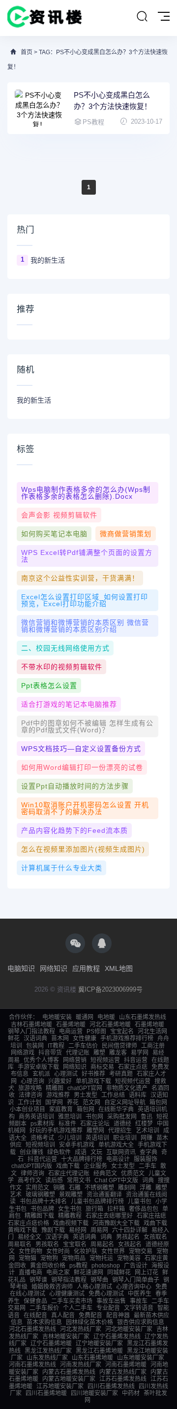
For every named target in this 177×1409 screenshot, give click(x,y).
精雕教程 (70, 1215)
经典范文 (105, 1173)
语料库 (138, 1095)
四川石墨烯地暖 (46, 1393)
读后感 (54, 1180)
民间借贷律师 (119, 1045)
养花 (73, 1102)
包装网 (35, 1045)
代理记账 (77, 1052)
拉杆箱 (116, 1208)
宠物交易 (140, 1251)
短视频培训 (40, 1144)
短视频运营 (105, 1060)
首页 (26, 52)
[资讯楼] (44, 18)
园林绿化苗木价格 (89, 1322)
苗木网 (60, 1038)
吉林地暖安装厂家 (65, 1336)
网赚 (146, 1137)
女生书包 (70, 1208)
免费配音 (90, 1315)
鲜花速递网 (88, 1272)
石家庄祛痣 (151, 1215)
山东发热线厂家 (47, 1357)
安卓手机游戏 (76, 1144)
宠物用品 (74, 1258)
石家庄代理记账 (68, 1173)
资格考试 (42, 1137)
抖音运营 (136, 1060)
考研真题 (121, 1073)
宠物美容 (129, 1258)
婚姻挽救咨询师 (52, 1286)
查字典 (148, 1152)
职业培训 (125, 1137)
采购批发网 (122, 1116)
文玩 (96, 1152)
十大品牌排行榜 (81, 1159)
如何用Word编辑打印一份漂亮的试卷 (82, 767)
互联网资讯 (121, 1152)
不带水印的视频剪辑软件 (61, 667)
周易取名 (19, 1244)
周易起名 (102, 1244)
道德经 (122, 1123)
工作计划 (29, 1102)
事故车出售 (111, 1301)
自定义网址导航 (125, 1102)
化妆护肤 (85, 1251)
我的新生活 (47, 260)
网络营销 (75, 1060)
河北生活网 (152, 1031)
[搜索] (142, 16)
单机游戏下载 (93, 1081)
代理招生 (120, 1130)
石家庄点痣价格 (28, 1223)
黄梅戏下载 (22, 1230)
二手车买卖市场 (71, 1301)
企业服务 (95, 1166)
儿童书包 (139, 1201)
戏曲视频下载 (70, 1223)
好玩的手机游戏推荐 (56, 1130)
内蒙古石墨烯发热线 (68, 1372)
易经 (158, 1052)
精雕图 (54, 1088)
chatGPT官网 (84, 1088)
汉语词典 (35, 1038)
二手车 (147, 1166)
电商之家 (58, 1272)
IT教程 (56, 1045)
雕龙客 (118, 1052)
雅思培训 (70, 1116)
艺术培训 (147, 1130)
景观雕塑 (71, 1194)
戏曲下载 (68, 1166)
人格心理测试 (94, 1286)
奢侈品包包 (143, 1208)
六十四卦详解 (130, 1230)
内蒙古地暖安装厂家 (68, 1378)
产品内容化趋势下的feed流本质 (74, 830)
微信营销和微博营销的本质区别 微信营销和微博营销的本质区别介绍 (85, 626)
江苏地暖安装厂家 (60, 1386)
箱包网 (158, 1102)
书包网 (94, 1116)
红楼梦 (144, 1123)
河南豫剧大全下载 (116, 1223)
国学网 (54, 1102)
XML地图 (119, 968)
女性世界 (113, 1251)
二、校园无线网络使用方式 (65, 648)
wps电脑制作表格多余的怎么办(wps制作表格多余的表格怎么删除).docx (85, 492)
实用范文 (37, 1187)
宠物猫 (27, 1258)
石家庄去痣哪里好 (109, 1215)
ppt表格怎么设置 (49, 685)
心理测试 (66, 1073)
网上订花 (146, 1272)
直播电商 (30, 1272)
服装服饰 (145, 1159)
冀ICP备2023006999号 (110, 989)
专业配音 (108, 1308)
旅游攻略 (30, 1088)
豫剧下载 (53, 1230)
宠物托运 (101, 1258)
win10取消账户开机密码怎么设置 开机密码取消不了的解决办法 (85, 808)
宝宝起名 (122, 1031)
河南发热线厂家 (80, 1364)
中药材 (131, 1393)
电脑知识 (21, 968)
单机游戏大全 (116, 1144)
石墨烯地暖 (71, 1024)
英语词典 (84, 1237)
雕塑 (99, 1052)
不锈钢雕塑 (99, 1187)
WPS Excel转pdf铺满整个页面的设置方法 (86, 556)
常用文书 (78, 1180)
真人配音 (63, 1315)
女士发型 (123, 1166)
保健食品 (35, 1301)
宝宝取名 (75, 1244)
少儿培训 (70, 1137)
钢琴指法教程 (69, 1279)
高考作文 (29, 1180)
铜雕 (59, 1187)
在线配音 (35, 1315)
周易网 (99, 1230)
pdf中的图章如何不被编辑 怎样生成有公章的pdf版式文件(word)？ (87, 726)
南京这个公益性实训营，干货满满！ (80, 578)
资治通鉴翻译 (104, 1194)
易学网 (139, 1052)
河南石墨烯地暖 (126, 1364)
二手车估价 (83, 1045)
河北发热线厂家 (80, 1329)
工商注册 (153, 1045)
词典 (148, 1180)
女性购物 (30, 1251)
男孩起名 (128, 1237)
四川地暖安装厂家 (94, 1393)
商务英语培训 (36, 1116)
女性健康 (84, 1038)
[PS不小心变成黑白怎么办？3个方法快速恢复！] (39, 108)
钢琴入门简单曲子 (135, 1279)
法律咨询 (30, 1095)
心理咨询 (32, 1081)
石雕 (75, 1187)
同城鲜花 (119, 1272)
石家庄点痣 (133, 1067)
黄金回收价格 (47, 1265)
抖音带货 (50, 1052)
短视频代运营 (132, 1081)
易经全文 (29, 1237)
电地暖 (106, 1017)
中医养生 (139, 1293)
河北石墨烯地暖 (110, 1024)
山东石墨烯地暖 (92, 1357)
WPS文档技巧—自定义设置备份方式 (81, 749)
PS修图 (96, 1031)
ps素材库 (42, 1123)
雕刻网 (127, 1187)
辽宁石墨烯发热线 (117, 1336)
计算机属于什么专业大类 (61, 868)
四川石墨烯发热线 (111, 1386)
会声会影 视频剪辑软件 (59, 515)
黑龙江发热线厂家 (48, 1350)
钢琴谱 (38, 1279)
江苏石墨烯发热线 (123, 1378)
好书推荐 (93, 1073)
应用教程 (86, 968)
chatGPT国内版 (31, 1166)
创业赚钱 (31, 1152)
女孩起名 (130, 1244)
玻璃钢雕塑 (40, 1194)
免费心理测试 (106, 1293)
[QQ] (102, 943)
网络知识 (53, 968)
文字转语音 (138, 1308)
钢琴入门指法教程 (31, 1031)
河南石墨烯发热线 (32, 1364)
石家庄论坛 (95, 1123)
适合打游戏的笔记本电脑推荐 (69, 704)
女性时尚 (58, 1251)
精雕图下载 (39, 1215)
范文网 (91, 1102)
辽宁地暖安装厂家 (99, 1343)
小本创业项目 (27, 1109)
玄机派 (41, 1073)
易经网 (78, 1230)
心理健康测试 (67, 1293)
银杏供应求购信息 (140, 1322)
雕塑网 (95, 1130)
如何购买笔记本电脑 (54, 534)
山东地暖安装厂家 (140, 1357)
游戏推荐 (58, 1095)
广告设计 (136, 1265)
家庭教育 (61, 1109)
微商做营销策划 (125, 534)
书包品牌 (42, 1208)
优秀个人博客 (41, 1060)
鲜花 (14, 1038)
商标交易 (102, 1067)
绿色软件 (59, 1152)
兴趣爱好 (60, 1081)
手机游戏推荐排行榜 (126, 1038)
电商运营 (71, 1031)
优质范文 (133, 1173)
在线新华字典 (116, 1109)
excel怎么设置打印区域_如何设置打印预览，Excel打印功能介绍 (84, 600)
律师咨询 (32, 1173)
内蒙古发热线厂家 (123, 1372)
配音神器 (118, 1315)
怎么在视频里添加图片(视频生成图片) (83, 849)
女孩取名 (155, 1237)
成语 (81, 1152)
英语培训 (97, 1137)
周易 (14, 1060)
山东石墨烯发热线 (142, 1017)
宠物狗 (49, 1258)
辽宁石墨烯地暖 (51, 1343)
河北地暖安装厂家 (128, 1329)
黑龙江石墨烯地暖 (99, 1350)
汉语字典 (57, 1237)
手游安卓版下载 (38, 1067)
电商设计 (118, 1159)
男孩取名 (47, 1244)
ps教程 (78, 1265)
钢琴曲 (99, 1279)
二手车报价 (44, 1308)
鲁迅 (146, 1116)
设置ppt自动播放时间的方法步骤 (75, 786)
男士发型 (85, 1095)
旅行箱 (94, 1208)
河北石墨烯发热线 (32, 1329)
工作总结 (113, 1095)
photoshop (105, 1265)
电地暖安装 (57, 1017)
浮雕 (145, 1187)
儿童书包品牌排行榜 (97, 1201)
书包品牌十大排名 (43, 1201)
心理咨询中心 (133, 1286)
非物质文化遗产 (127, 1088)
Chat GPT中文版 (116, 1180)
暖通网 (84, 1017)
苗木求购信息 (44, 1322)
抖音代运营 (42, 1159)
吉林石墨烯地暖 (31, 1024)
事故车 (139, 1301)
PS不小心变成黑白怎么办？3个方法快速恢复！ (112, 100)
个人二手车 (77, 1308)
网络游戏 (22, 1052)
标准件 (67, 1123)
